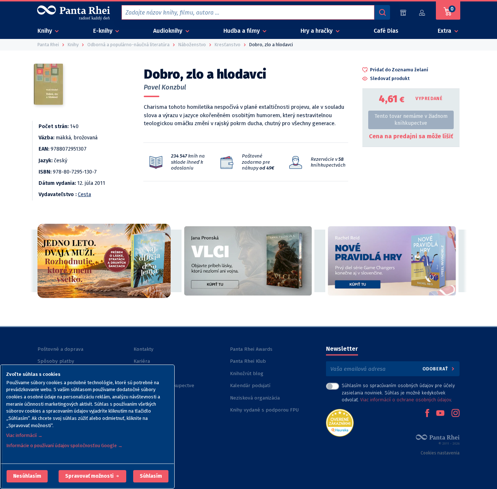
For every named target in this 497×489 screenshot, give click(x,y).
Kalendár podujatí (250, 385)
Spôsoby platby (55, 361)
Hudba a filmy (242, 30)
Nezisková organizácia (255, 398)
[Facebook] (427, 413)
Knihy (45, 30)
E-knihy (103, 30)
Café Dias (386, 30)
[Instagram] (456, 413)
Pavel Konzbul (165, 87)
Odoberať (436, 368)
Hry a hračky (317, 30)
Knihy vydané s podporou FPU (264, 410)
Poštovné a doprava (60, 349)
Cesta (84, 194)
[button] (27, 476)
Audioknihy (168, 30)
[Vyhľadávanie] (382, 12)
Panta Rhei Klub (248, 361)
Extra (445, 30)
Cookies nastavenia (440, 453)
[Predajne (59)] (403, 12)
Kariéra (142, 361)
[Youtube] (440, 413)
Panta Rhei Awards (251, 349)
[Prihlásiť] (422, 12)
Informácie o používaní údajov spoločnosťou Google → (64, 445)
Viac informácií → (24, 435)
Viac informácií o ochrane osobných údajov (405, 399)
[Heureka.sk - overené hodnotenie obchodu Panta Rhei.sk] (340, 422)
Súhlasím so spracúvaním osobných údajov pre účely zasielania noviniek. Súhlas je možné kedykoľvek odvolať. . (398, 392)
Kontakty (144, 349)
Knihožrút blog (246, 373)
